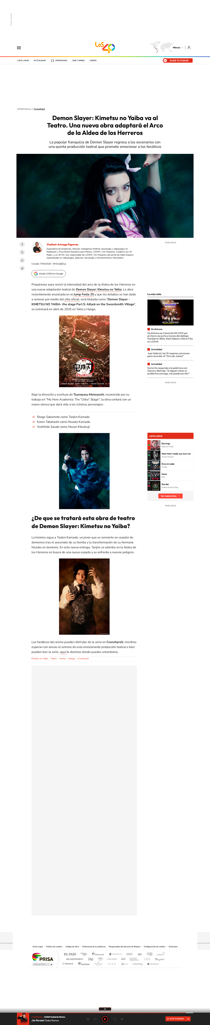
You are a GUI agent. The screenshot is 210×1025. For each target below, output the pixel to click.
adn (148, 954)
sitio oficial (71, 299)
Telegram (22, 268)
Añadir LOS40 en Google (51, 273)
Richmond (68, 963)
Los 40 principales (84, 954)
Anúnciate (173, 946)
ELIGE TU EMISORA (177, 1019)
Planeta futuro (146, 958)
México (176, 47)
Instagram (101, 925)
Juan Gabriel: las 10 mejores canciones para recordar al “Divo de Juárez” (168, 355)
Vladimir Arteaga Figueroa (62, 244)
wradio (100, 958)
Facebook (22, 244)
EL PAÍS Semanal (134, 958)
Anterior (88, 1019)
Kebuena (157, 958)
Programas (61, 60)
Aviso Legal (38, 946)
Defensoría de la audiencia (93, 946)
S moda (124, 963)
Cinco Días (112, 958)
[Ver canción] (155, 445)
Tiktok (89, 925)
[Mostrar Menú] (21, 47)
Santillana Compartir (115, 954)
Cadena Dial (123, 958)
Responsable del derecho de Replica (124, 946)
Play (105, 1019)
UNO (91, 958)
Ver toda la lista (168, 496)
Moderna (83, 963)
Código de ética (72, 946)
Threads (120, 925)
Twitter (22, 252)
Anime (62, 658)
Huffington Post (74, 958)
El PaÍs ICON (111, 963)
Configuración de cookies (154, 946)
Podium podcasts (98, 963)
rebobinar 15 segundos (95, 1019)
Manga (71, 658)
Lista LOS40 (23, 60)
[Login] (189, 47)
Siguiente (122, 1019)
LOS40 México (105, 47)
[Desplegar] (105, 1008)
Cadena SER (128, 954)
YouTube (95, 925)
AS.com (138, 954)
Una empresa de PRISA (43, 956)
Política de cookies (54, 946)
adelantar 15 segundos (115, 1019)
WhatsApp (22, 260)
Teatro (54, 658)
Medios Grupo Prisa (42, 964)
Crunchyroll (83, 658)
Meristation (153, 963)
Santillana (99, 954)
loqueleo (138, 963)
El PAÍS (70, 954)
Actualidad (40, 60)
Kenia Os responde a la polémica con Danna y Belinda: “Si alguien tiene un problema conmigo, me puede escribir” (168, 370)
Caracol (159, 954)
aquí (63, 652)
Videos (93, 60)
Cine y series (78, 60)
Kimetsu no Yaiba (40, 658)
